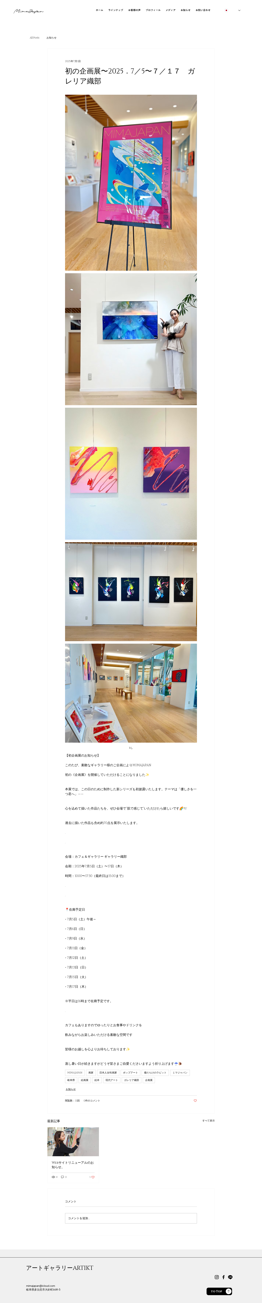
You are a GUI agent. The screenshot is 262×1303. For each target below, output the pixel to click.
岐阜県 (71, 1080)
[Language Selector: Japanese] (232, 10)
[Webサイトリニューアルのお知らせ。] (73, 1141)
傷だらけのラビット (155, 1072)
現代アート (112, 1080)
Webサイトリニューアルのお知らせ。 (73, 1165)
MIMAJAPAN (74, 1072)
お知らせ (51, 37)
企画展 (149, 1080)
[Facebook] (223, 1277)
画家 (90, 1072)
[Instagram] (216, 1277)
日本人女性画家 (108, 1072)
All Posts (34, 37)
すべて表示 (208, 1120)
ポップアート (130, 1072)
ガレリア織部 (131, 1080)
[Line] (230, 1277)
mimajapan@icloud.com (40, 1285)
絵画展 (84, 1080)
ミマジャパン (180, 1072)
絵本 (96, 1080)
